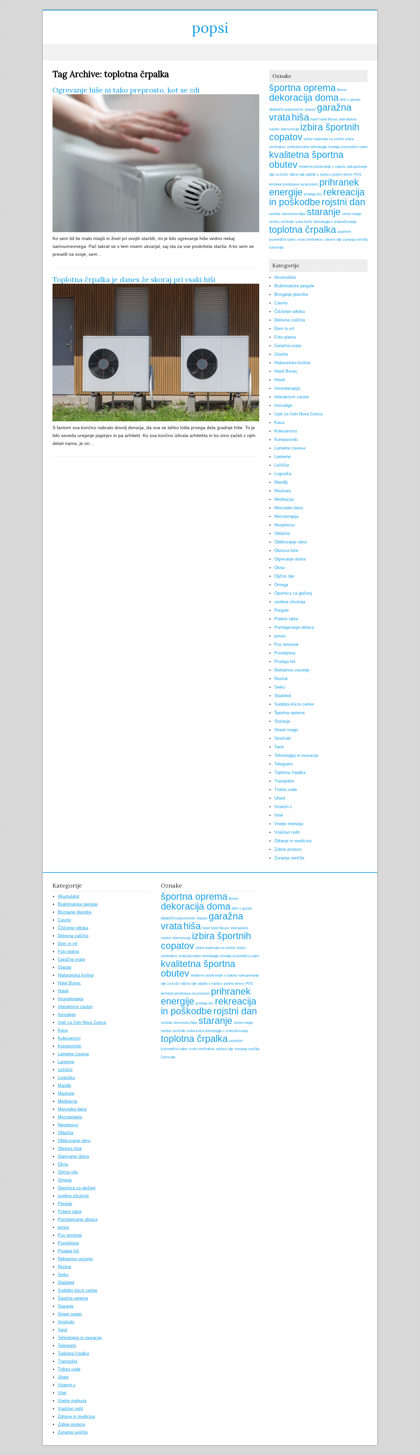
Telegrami (283, 763)
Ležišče (281, 465)
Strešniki (282, 738)
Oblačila (282, 533)
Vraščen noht (287, 832)
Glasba (281, 354)
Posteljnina (284, 652)
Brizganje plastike (291, 294)
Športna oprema (289, 712)
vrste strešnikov (310, 239)
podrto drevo (342, 174)
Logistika (282, 473)
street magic (352, 214)
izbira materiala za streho (324, 139)
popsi (210, 27)
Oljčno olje (284, 576)
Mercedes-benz (289, 507)
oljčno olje (297, 174)
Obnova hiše (286, 550)
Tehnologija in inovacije (296, 755)
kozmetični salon (354, 147)
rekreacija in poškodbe (317, 197)
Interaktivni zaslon (291, 396)
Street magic (286, 729)
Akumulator (285, 277)
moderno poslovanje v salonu (322, 166)
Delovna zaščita (289, 320)
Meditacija (284, 499)
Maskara (282, 490)
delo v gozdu (350, 99)
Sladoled (282, 695)
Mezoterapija (286, 516)
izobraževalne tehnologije (307, 147)
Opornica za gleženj (293, 593)
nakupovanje (357, 166)
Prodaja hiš (285, 661)
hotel (314, 119)
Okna (279, 567)
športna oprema (302, 87)
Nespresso (284, 524)
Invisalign (283, 405)
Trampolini (284, 781)
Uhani (279, 798)
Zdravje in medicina (292, 840)
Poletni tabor (286, 618)
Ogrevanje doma (289, 559)
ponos (280, 635)
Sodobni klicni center (294, 704)
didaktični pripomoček (286, 109)
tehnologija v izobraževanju (334, 222)
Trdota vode (285, 789)
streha (274, 222)
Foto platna (285, 337)
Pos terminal (286, 644)
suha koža (303, 222)
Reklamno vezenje (291, 670)
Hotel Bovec (286, 371)
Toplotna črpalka (289, 772)
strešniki (287, 222)
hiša (300, 117)
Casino (280, 302)
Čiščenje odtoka (289, 311)
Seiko (279, 687)
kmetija (334, 147)
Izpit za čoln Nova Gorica (298, 413)
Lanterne (282, 456)
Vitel (278, 815)
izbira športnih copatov (314, 131)
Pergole (281, 610)
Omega (281, 584)
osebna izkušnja (289, 601)
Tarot (279, 746)
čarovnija (276, 247)
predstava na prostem (300, 184)
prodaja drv (313, 194)
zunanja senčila (355, 239)
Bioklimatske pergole (294, 285)
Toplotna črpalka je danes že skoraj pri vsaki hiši (133, 279)
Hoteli (279, 379)
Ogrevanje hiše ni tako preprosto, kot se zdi (126, 90)
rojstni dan (343, 201)
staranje (324, 211)
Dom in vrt (284, 328)
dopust (310, 109)
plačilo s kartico (318, 174)
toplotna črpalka (302, 229)
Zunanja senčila (289, 857)
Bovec (342, 90)
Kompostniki (286, 439)
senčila (274, 214)
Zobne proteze (288, 849)
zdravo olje (333, 239)
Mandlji (281, 482)
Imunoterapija (287, 388)
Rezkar (281, 678)
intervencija (290, 129)
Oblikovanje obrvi (290, 542)
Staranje (282, 721)
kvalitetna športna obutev (306, 159)
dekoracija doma (304, 97)
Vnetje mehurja (288, 823)
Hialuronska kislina (292, 362)
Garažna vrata (287, 345)
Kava (279, 422)
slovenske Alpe (293, 214)
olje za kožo (278, 174)
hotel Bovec (328, 119)
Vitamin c (283, 806)
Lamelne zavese (289, 448)
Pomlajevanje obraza (294, 627)
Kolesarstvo (285, 431)
